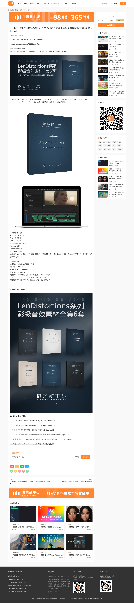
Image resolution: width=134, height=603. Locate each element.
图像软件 (15, 524)
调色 (109, 142)
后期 (12, 466)
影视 (17, 466)
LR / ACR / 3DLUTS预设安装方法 (17, 582)
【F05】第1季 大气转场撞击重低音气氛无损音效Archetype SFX (32, 421)
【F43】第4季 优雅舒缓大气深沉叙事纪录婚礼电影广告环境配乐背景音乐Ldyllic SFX (40, 435)
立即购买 (85, 457)
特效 (100, 145)
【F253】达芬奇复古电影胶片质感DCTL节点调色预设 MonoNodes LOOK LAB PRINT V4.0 (79, 555)
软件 (45, 4)
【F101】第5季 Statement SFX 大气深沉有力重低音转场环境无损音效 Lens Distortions (41, 439)
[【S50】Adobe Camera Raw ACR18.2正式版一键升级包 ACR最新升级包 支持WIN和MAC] (103, 39)
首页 (19, 4)
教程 (25, 4)
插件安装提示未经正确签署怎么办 (17, 588)
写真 (104, 145)
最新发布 (14, 35)
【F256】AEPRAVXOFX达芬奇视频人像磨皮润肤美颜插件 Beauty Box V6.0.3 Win (79, 527)
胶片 (114, 145)
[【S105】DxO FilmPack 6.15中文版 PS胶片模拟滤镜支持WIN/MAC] (103, 93)
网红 (109, 145)
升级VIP (120, 20)
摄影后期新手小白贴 (13, 576)
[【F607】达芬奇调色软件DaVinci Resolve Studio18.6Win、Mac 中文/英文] (103, 78)
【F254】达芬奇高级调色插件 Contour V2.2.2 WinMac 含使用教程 (51, 555)
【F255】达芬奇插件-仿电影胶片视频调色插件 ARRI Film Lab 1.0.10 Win (23, 555)
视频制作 (120, 149)
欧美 (109, 149)
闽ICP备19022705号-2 (95, 598)
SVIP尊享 (64, 4)
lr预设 (114, 142)
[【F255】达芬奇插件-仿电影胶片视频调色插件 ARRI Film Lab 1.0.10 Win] (23, 542)
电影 (104, 149)
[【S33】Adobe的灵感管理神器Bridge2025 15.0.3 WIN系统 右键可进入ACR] (103, 62)
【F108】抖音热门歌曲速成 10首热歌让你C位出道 (77, 481)
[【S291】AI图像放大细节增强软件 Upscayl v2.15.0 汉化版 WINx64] (23, 514)
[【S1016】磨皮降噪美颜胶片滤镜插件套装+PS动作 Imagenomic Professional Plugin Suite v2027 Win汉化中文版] (103, 70)
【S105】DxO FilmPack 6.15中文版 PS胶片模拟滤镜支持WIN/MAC (116, 93)
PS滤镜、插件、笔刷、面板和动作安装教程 (19, 585)
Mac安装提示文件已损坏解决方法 (17, 591)
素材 (38, 4)
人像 (104, 142)
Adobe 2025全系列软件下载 (15, 579)
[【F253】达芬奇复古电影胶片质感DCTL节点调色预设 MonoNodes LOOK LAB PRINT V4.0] (79, 542)
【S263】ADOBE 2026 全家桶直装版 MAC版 (51, 527)
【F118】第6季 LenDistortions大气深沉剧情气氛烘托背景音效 (32, 444)
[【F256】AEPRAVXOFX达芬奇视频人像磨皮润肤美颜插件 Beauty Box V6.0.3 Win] (79, 514)
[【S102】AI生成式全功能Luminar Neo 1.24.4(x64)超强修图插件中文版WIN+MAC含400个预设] (103, 47)
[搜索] (111, 3)
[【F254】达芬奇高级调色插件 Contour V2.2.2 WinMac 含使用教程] (51, 542)
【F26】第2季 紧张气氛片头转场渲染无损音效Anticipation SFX (32, 425)
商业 (119, 142)
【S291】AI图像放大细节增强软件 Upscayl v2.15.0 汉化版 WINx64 (23, 527)
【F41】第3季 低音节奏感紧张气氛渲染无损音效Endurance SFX (32, 430)
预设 (32, 4)
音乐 (27, 466)
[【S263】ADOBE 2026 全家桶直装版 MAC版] (51, 514)
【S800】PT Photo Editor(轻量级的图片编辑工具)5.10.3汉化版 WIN (116, 85)
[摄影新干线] (11, 3)
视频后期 (54, 4)
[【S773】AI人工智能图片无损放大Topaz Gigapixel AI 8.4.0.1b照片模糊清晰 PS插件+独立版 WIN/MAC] (103, 54)
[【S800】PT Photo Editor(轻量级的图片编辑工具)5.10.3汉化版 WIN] (103, 85)
